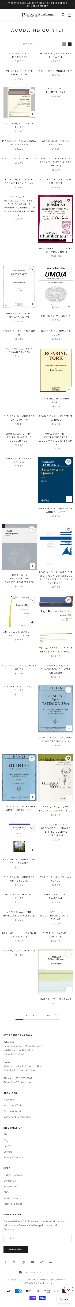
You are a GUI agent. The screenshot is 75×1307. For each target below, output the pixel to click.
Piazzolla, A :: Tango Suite (19, 688)
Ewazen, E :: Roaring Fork (56, 400)
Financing (8, 1099)
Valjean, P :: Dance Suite (19, 125)
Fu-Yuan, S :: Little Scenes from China (19, 181)
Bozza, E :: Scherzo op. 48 (19, 333)
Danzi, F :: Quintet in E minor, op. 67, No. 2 (19, 808)
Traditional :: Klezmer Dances (56, 418)
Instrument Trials (12, 1105)
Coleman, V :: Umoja (55, 316)
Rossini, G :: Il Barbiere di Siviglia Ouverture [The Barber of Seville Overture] (56, 577)
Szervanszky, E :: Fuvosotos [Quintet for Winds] (56, 669)
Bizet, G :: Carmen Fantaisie (56, 935)
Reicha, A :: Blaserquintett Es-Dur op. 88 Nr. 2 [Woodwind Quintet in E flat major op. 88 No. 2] (19, 206)
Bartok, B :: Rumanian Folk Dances (19, 861)
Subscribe (16, 1249)
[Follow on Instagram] (23, 1262)
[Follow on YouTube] (32, 1262)
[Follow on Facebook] (5, 1262)
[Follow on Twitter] (14, 1262)
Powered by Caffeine (37, 1283)
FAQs (6, 1192)
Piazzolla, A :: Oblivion (19, 158)
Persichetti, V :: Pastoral (56, 896)
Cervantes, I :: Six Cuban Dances (19, 350)
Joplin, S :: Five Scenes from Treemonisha (56, 739)
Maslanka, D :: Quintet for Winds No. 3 (56, 250)
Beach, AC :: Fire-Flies (19, 950)
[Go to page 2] (55, 1015)
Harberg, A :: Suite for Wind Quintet (56, 510)
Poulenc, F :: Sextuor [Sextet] (56, 181)
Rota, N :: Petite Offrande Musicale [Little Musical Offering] (55, 830)
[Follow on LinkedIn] (50, 1262)
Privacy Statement (13, 1157)
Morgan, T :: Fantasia (56, 999)
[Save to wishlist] (32, 92)
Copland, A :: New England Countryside (55, 809)
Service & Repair (12, 1111)
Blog (5, 1140)
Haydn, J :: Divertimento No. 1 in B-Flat (56, 915)
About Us (8, 1134)
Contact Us (9, 1180)
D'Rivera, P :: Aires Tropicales (19, 73)
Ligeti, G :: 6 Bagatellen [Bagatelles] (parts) (19, 579)
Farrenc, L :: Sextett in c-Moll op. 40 (19, 633)
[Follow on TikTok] (41, 1262)
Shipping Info (10, 1186)
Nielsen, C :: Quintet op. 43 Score (19, 879)
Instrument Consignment (17, 1116)
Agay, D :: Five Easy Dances (19, 460)
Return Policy (10, 1198)
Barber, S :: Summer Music (55, 333)
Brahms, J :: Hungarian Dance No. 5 (19, 935)
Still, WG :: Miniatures (56, 71)
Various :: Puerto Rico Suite (19, 896)
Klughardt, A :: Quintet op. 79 (19, 667)
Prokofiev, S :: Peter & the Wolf (55, 55)
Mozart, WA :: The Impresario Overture (19, 914)
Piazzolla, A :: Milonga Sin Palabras (19, 143)
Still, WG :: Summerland (55, 90)
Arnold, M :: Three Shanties (55, 143)
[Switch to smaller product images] (70, 44)
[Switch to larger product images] (64, 44)
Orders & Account (13, 1174)
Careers (7, 1151)
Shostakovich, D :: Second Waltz (19, 315)
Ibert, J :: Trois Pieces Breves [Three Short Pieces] (56, 162)
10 (48, 1015)
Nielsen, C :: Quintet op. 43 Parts (19, 418)
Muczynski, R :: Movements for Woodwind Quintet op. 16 (56, 439)
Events (7, 1145)
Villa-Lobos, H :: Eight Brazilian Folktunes (55, 650)
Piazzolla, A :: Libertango (19, 55)
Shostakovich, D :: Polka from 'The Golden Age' (19, 437)
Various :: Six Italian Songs (55, 879)
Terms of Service (12, 1203)
